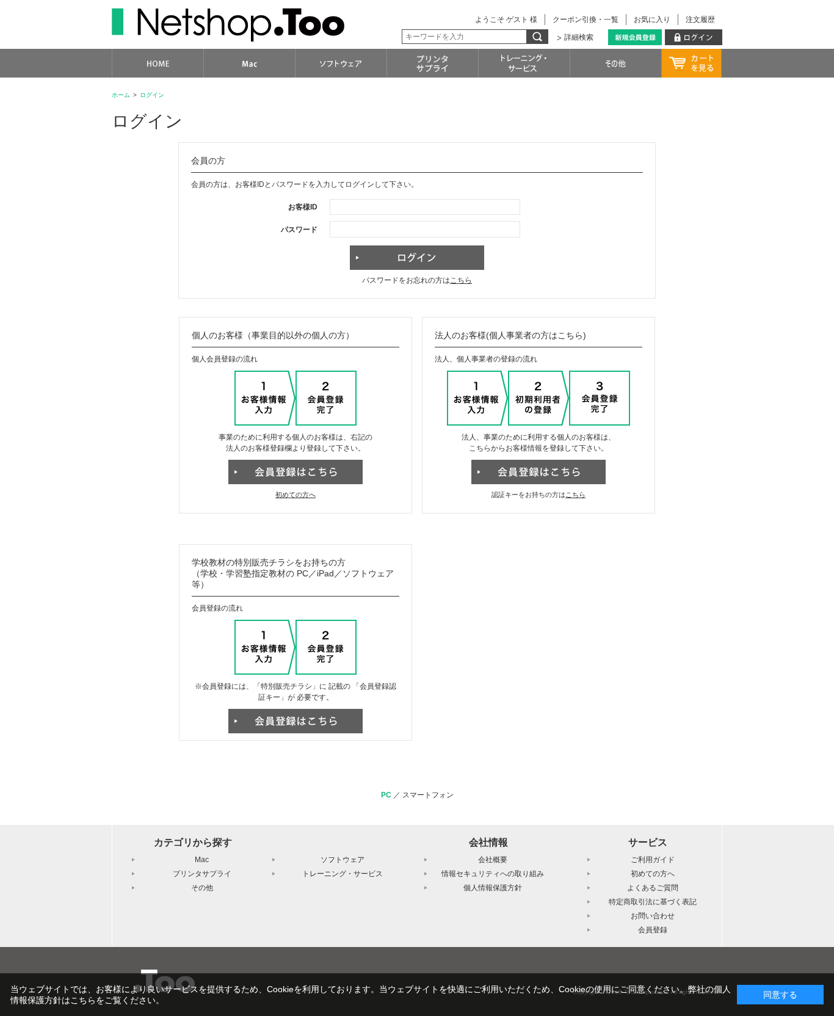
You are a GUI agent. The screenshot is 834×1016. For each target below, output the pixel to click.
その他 (202, 888)
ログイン (152, 95)
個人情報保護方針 (492, 888)
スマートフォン (428, 795)
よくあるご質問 (652, 888)
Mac (202, 859)
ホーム (121, 95)
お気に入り (652, 19)
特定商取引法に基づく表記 (653, 902)
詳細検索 (578, 37)
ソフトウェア (342, 859)
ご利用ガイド (653, 859)
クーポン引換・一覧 (585, 19)
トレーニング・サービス (342, 873)
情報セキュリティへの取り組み (492, 873)
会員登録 (652, 930)
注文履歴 (700, 19)
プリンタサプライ (202, 873)
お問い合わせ (653, 916)
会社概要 (492, 859)
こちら (461, 280)
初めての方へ (295, 494)
